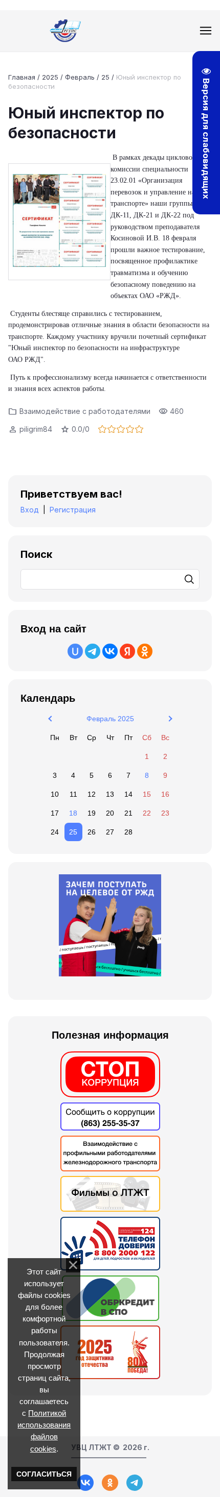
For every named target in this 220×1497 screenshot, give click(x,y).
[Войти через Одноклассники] (144, 651)
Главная (21, 77)
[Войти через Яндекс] (127, 651)
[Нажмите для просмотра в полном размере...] (59, 221)
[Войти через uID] (75, 651)
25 (105, 77)
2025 (50, 77)
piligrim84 (35, 429)
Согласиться (44, 1474)
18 (73, 813)
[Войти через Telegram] (92, 651)
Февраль (80, 77)
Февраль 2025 (110, 719)
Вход (29, 509)
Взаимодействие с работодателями (84, 411)
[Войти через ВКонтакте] (110, 651)
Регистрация (73, 509)
